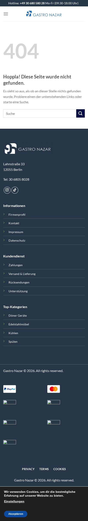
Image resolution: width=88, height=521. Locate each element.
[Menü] (5, 14)
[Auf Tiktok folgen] (14, 190)
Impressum (16, 232)
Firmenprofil (17, 214)
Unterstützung (18, 291)
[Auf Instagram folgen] (7, 190)
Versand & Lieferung (22, 274)
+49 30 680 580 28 (32, 3)
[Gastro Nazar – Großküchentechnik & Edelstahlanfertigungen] (44, 14)
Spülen (13, 341)
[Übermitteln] (80, 113)
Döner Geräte (18, 315)
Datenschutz (17, 240)
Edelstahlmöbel (19, 324)
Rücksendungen (19, 282)
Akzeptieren (15, 513)
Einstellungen (14, 501)
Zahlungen (16, 265)
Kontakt (14, 223)
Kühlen (13, 333)
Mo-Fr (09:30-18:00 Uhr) (61, 3)
